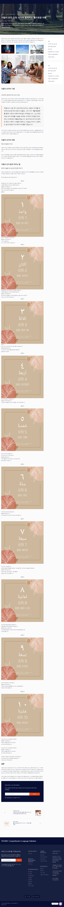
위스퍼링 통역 (31, 875)
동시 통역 (30, 871)
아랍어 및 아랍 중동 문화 (10, 14)
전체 (49, 41)
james (6, 20)
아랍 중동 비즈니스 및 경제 (53, 51)
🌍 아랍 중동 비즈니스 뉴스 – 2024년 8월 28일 (22, 823)
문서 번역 (30, 853)
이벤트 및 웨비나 (51, 56)
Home (2, 14)
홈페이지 (42, 868)
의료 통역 (30, 881)
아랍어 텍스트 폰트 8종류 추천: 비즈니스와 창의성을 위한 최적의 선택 (22, 812)
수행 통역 (30, 877)
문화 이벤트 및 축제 (52, 46)
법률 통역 (30, 883)
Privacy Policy (23, 797)
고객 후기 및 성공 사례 (52, 43)
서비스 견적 (42, 872)
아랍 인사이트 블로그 (44, 874)
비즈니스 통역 (31, 885)
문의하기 (42, 870)
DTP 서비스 (30, 864)
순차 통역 (30, 873)
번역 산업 (50, 49)
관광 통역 (30, 879)
